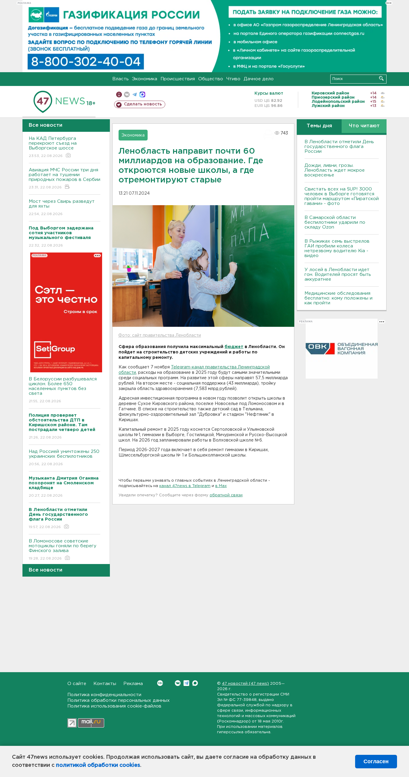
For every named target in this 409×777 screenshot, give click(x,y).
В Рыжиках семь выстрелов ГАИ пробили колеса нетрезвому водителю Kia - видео (337, 248)
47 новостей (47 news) (245, 683)
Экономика (144, 79)
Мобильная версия (119, 94)
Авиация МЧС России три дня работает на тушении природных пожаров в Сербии (64, 178)
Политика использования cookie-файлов (114, 706)
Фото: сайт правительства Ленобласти (159, 335)
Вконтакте (178, 683)
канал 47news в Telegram (184, 486)
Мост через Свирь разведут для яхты (62, 207)
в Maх (221, 486)
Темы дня (319, 126)
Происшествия (177, 79)
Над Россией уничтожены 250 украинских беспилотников (64, 458)
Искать (381, 78)
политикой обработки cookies (98, 765)
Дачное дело (259, 79)
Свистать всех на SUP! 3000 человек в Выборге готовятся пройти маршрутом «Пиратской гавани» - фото (342, 196)
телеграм (134, 94)
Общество (210, 79)
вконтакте (127, 94)
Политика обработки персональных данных (118, 700)
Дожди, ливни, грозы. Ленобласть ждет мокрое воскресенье (335, 170)
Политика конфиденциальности (104, 695)
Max (195, 683)
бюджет (234, 347)
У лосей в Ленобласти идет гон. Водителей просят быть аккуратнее (338, 274)
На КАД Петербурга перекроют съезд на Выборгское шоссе (53, 147)
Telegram (186, 683)
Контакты (104, 684)
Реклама (133, 684)
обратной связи (226, 495)
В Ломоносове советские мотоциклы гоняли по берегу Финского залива (62, 549)
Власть (120, 79)
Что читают (364, 126)
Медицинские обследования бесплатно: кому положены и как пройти (338, 298)
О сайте (76, 684)
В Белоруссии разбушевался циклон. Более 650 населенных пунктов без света (63, 390)
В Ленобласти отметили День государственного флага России (339, 146)
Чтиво (233, 79)
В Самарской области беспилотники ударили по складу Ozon (335, 222)
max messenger (142, 94)
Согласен (376, 761)
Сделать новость (143, 104)
